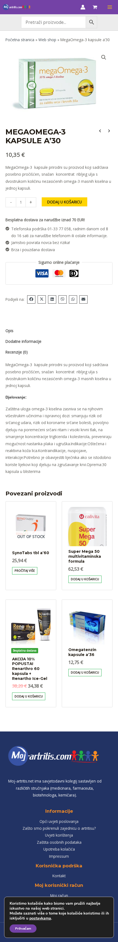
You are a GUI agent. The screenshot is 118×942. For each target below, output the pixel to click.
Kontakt (59, 875)
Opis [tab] (9, 330)
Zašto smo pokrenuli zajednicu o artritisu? (59, 828)
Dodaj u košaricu (64, 201)
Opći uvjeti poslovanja (59, 821)
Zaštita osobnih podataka (59, 842)
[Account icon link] (82, 7)
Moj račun (59, 895)
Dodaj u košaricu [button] (85, 579)
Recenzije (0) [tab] (16, 352)
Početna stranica (19, 39)
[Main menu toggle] (110, 7)
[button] (104, 57)
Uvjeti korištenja (59, 835)
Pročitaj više (25, 570)
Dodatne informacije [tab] (23, 341)
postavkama (40, 918)
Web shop (47, 39)
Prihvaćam (23, 928)
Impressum (59, 856)
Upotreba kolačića (59, 849)
